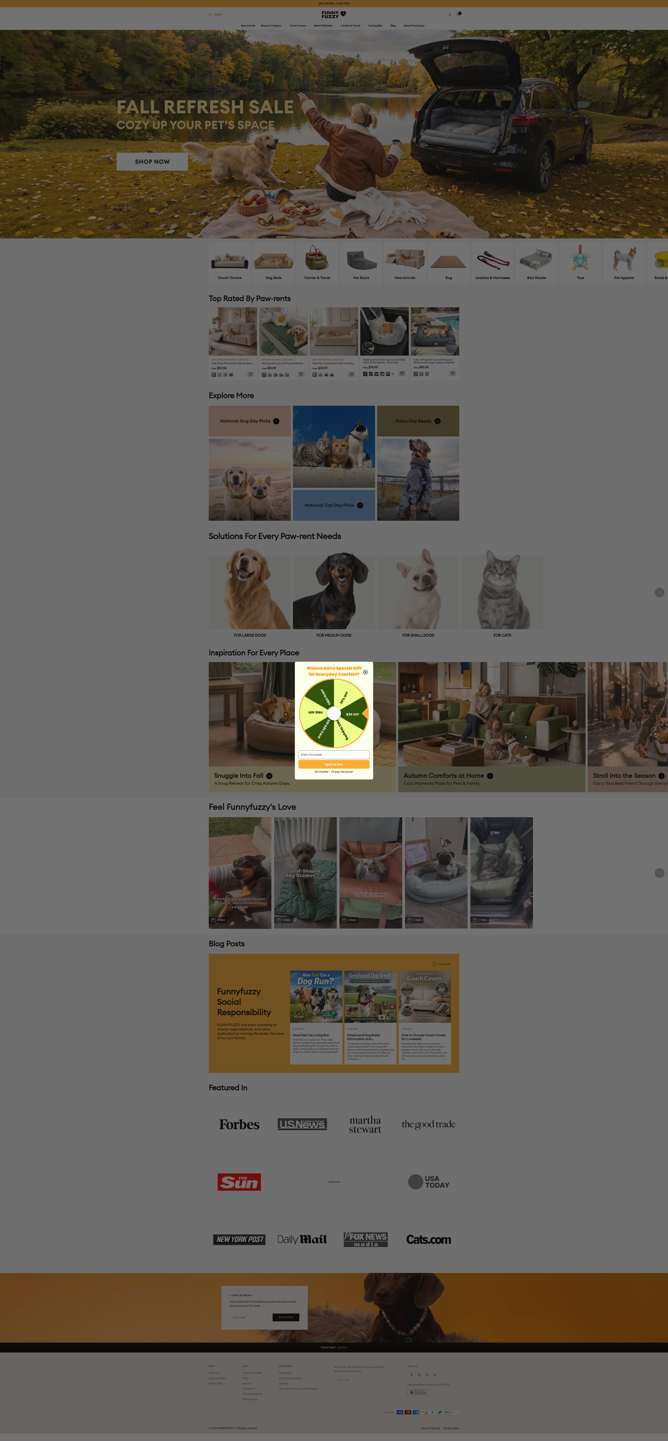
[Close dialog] (365, 672)
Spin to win (334, 764)
